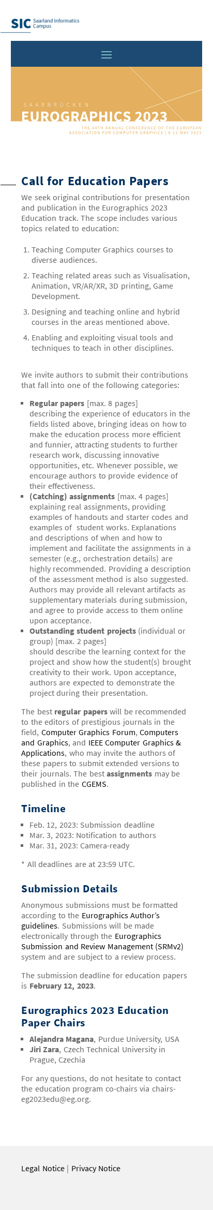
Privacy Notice (96, 1168)
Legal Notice (43, 1168)
